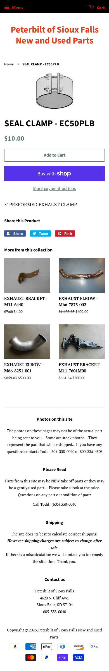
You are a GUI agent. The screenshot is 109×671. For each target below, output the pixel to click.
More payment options (54, 188)
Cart (100, 8)
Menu (17, 7)
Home (9, 64)
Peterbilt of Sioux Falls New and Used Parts (55, 35)
